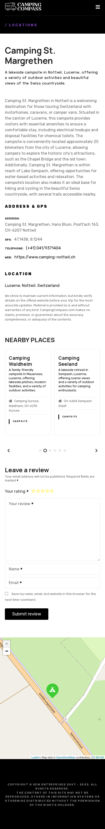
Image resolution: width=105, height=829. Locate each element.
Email (12, 583)
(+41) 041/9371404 (43, 248)
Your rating (15, 491)
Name (12, 569)
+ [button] (6, 644)
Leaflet (36, 757)
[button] (8, 450)
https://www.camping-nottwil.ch (44, 257)
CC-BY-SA (97, 757)
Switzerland (48, 285)
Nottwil (28, 285)
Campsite (20, 421)
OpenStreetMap (65, 757)
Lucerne (12, 285)
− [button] (6, 651)
